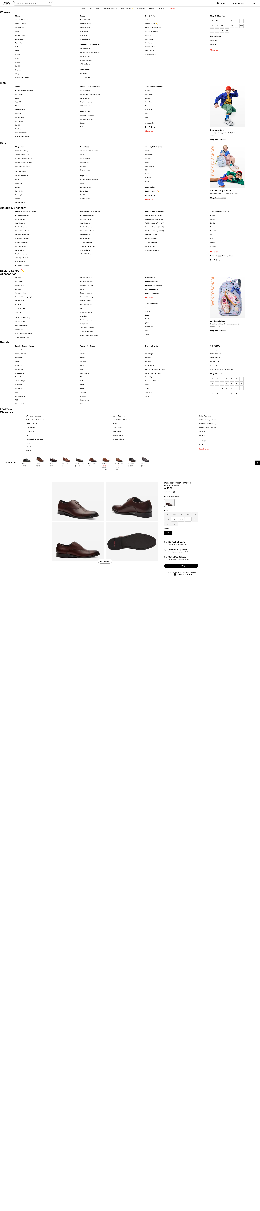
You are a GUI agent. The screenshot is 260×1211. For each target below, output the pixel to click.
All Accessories (86, 277)
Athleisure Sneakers (22, 215)
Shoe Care (83, 316)
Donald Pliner (149, 365)
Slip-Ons (18, 129)
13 (227, 30)
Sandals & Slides (118, 439)
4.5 (217, 21)
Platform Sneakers (21, 242)
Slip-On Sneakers (86, 60)
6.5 (237, 21)
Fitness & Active (85, 301)
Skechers (148, 178)
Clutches (18, 289)
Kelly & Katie (214, 361)
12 (222, 30)
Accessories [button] (141, 8)
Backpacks (19, 281)
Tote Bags (18, 312)
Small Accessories (86, 320)
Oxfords (83, 127)
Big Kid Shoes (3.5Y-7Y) (23, 162)
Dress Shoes (19, 39)
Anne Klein (19, 350)
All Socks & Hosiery (22, 318)
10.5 (241, 25)
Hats (81, 308)
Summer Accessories (153, 281)
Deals (201, 445)
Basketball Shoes (86, 219)
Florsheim (148, 110)
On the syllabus (217, 321)
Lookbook (161, 8)
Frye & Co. (18, 377)
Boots (17, 98)
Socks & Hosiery (85, 77)
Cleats (17, 187)
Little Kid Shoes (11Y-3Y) (23, 158)
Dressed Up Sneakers (87, 115)
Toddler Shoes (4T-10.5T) (23, 154)
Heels (17, 51)
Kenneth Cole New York (153, 373)
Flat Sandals (84, 31)
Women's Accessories (153, 285)
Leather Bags (19, 301)
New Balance (149, 166)
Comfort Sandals (85, 24)
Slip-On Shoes (85, 170)
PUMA (212, 238)
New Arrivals (149, 51)
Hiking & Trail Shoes (22, 231)
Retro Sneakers (20, 246)
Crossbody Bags (20, 293)
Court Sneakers (85, 48)
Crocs (147, 106)
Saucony (83, 392)
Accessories (149, 123)
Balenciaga (149, 354)
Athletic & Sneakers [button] (110, 8)
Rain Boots (19, 121)
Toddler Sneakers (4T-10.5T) (154, 223)
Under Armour (84, 400)
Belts (82, 289)
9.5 (232, 25)
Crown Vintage (215, 357)
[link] (26, 463)
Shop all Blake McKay (171, 485)
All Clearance (204, 441)
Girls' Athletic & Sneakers (153, 215)
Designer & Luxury (86, 293)
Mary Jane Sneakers (22, 238)
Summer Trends (150, 54)
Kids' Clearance (205, 416)
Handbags (83, 73)
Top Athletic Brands (87, 346)
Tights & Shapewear (22, 337)
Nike (146, 113)
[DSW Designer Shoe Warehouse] (6, 3)
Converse (148, 158)
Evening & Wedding (86, 297)
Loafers (17, 54)
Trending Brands (151, 303)
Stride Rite (148, 181)
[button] (201, 565)
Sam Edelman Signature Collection (221, 369)
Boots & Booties (20, 24)
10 (236, 25)
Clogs (17, 31)
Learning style (217, 130)
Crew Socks (19, 329)
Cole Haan (148, 102)
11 (212, 30)
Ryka (82, 388)
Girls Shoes (84, 147)
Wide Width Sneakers (22, 265)
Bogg (147, 315)
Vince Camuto (20, 404)
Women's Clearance (33, 416)
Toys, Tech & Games (87, 327)
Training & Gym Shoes (22, 258)
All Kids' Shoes (21, 171)
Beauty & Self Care (86, 285)
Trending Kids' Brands (153, 147)
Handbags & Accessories (34, 439)
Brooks (147, 98)
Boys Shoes (84, 175)
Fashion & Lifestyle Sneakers (90, 52)
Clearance (214, 50)
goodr (147, 323)
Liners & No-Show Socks (23, 333)
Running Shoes (85, 56)
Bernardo (148, 357)
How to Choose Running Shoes (222, 256)
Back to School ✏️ (127, 8)
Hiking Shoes (19, 117)
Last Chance (204, 449)
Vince (147, 396)
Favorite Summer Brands (24, 346)
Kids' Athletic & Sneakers (154, 211)
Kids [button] (97, 8)
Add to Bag (181, 566)
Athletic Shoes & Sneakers (90, 44)
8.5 (222, 25)
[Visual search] (50, 3)
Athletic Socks (20, 322)
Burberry (148, 361)
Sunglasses (84, 324)
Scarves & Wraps (86, 312)
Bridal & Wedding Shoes (153, 27)
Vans (81, 404)
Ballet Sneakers (20, 219)
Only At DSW (215, 346)
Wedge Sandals (85, 39)
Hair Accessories (86, 304)
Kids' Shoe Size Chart (22, 166)
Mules (17, 58)
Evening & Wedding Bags (23, 297)
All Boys (202, 431)
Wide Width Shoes (21, 133)
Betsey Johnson (20, 354)
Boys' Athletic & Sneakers (154, 219)
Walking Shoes (85, 64)
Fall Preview (149, 39)
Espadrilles (19, 43)
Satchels (18, 304)
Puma (147, 174)
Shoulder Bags (20, 308)
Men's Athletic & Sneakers (90, 211)
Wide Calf (214, 44)
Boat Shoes (19, 94)
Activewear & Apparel (87, 281)
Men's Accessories (152, 289)
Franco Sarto (19, 373)
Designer (148, 35)
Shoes (17, 16)
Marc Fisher (19, 384)
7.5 (212, 25)
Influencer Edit (150, 47)
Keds (82, 365)
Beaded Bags (19, 285)
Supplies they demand (220, 190)
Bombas (148, 319)
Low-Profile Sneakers (22, 235)
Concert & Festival (151, 31)
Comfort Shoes (20, 35)
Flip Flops (83, 35)
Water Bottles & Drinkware (89, 335)
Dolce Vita (18, 365)
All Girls (202, 435)
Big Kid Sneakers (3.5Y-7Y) (154, 231)
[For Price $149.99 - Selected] (169, 503)
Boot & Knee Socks (21, 325)
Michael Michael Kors (152, 381)
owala (147, 334)
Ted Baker (148, 392)
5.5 (227, 21)
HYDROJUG (149, 326)
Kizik (82, 369)
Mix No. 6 (213, 365)
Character (18, 183)
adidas (147, 90)
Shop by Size (20, 147)
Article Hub (149, 20)
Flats (16, 47)
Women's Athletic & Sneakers (26, 211)
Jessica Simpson (20, 381)
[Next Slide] (257, 463)
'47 (146, 307)
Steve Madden (20, 396)
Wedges (17, 74)
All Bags (18, 277)
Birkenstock (149, 94)
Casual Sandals (85, 20)
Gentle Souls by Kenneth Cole (155, 369)
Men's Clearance (119, 416)
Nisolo (147, 384)
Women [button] (83, 8)
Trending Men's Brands (153, 86)
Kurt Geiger (149, 377)
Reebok (212, 242)
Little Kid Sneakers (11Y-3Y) (154, 227)
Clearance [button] (172, 8)
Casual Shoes (19, 27)
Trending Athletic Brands (219, 211)
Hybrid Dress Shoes (86, 119)
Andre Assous (149, 350)
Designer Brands (151, 346)
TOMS (17, 400)
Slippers (18, 70)
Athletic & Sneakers (22, 20)
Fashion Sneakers (21, 227)
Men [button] (90, 8)
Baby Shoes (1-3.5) (21, 151)
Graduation (149, 43)
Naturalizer (19, 388)
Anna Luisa (214, 350)
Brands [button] (151, 8)
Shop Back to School (218, 139)
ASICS (212, 219)
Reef (146, 117)
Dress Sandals (85, 27)
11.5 (217, 30)
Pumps (17, 62)
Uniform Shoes (20, 202)
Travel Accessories (86, 331)
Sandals (18, 66)
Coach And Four (215, 354)
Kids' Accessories (152, 293)
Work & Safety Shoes (22, 78)
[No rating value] (168, 492)
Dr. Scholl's (19, 369)
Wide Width (214, 40)
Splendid (148, 388)
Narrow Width (215, 36)
